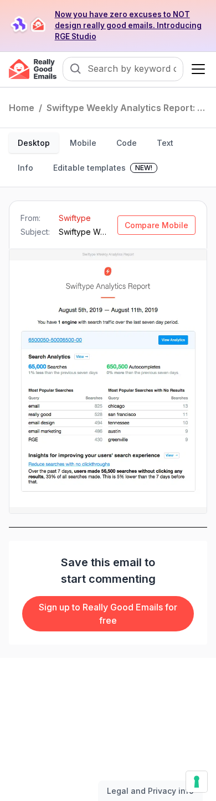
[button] (196, 69)
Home (21, 107)
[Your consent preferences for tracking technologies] (196, 781)
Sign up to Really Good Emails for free (108, 614)
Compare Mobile (156, 225)
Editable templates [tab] (102, 167)
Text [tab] (165, 142)
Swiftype (75, 218)
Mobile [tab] (83, 142)
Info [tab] (25, 167)
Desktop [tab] (34, 142)
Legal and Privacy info (150, 790)
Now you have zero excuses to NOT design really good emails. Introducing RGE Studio (128, 25)
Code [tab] (126, 142)
